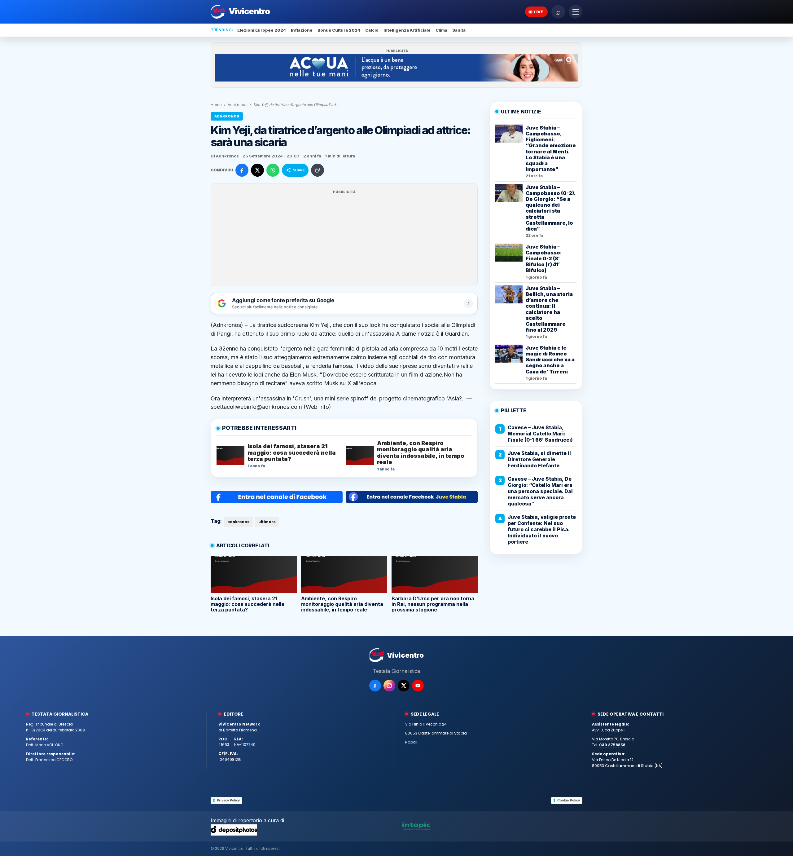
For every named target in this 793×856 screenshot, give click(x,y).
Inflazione (302, 30)
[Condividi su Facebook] (241, 170)
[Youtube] (418, 685)
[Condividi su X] (257, 170)
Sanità (459, 30)
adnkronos (238, 521)
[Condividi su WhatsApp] (272, 170)
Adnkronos (238, 104)
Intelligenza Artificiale (407, 30)
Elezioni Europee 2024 (261, 30)
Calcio (372, 30)
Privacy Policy (228, 800)
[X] (404, 685)
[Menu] (575, 12)
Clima (441, 30)
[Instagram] (389, 685)
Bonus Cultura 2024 (339, 30)
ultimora (267, 521)
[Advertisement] (344, 238)
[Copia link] (317, 170)
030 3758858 (612, 745)
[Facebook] (375, 685)
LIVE (538, 11)
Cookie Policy (568, 800)
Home (216, 104)
